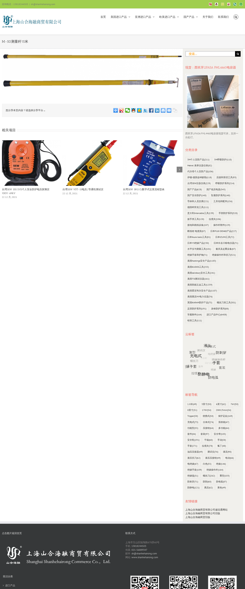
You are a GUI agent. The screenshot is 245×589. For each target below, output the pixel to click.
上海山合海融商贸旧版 (197, 517)
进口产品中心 (217, 314)
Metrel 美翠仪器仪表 (199, 165)
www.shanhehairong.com (144, 557)
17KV (206, 410)
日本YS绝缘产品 (198, 242)
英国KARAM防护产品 (199, 302)
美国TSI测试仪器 (198, 278)
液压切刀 (193, 457)
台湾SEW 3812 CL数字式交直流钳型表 (143, 189)
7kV (234, 404)
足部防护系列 (196, 308)
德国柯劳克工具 (198, 207)
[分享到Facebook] (151, 110)
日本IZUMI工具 (224, 237)
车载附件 (194, 314)
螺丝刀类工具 (226, 302)
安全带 (220, 433)
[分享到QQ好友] (133, 110)
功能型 (192, 428)
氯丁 (221, 445)
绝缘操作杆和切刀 (224, 254)
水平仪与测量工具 (199, 248)
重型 (224, 475)
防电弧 (221, 481)
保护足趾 (225, 415)
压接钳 (208, 428)
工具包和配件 (222, 201)
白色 (207, 463)
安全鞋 (193, 439)
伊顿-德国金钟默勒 (199, 177)
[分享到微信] (127, 110)
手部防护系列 (228, 213)
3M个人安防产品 (198, 159)
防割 (207, 481)
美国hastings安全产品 (201, 260)
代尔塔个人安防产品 (200, 171)
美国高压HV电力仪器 (199, 296)
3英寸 (206, 404)
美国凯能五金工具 (199, 284)
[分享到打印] (163, 110)
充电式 (192, 422)
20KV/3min (223, 410)
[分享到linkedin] (157, 110)
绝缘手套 (194, 469)
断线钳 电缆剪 (196, 231)
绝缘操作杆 (215, 469)
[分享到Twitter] (145, 110)
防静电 (193, 487)
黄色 (221, 487)
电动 (229, 457)
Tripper (192, 415)
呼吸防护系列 (224, 183)
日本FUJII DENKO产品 (223, 231)
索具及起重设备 (226, 248)
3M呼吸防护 (223, 159)
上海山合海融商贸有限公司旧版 (202, 513)
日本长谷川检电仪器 (226, 242)
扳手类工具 (195, 219)
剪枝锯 (223, 422)
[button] (236, 17)
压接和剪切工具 (226, 177)
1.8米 (192, 404)
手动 (221, 439)
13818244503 (138, 546)
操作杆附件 (221, 225)
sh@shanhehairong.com (43, 4)
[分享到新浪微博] (121, 110)
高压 (208, 487)
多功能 (223, 428)
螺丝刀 (209, 475)
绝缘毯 (192, 475)
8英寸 (192, 410)
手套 (192, 445)
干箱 (208, 439)
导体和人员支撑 (198, 201)
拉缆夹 (215, 219)
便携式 (208, 415)
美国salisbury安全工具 (201, 272)
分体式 (208, 422)
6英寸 (221, 404)
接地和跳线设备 (198, 225)
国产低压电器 (216, 189)
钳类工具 (194, 320)
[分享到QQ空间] (139, 110)
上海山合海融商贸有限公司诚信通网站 (206, 509)
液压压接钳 (212, 457)
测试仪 (212, 451)
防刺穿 (192, 481)
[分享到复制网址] (175, 110)
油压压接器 (195, 451)
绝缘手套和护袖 (197, 254)
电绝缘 (192, 463)
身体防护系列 (220, 308)
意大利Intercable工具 (200, 213)
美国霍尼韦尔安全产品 (202, 290)
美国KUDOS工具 (198, 266)
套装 (205, 433)
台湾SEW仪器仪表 (199, 183)
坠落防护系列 (220, 195)
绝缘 (221, 463)
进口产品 (10, 585)
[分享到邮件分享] (169, 110)
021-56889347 (139, 549)
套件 (191, 433)
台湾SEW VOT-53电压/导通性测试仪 (82, 189)
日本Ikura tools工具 (199, 237)
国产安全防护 (196, 195)
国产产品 (194, 189)
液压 (227, 451)
